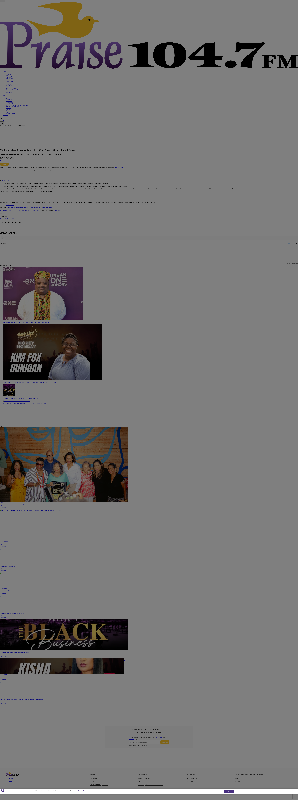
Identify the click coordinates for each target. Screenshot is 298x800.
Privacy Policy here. (82, 790)
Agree (229, 791)
